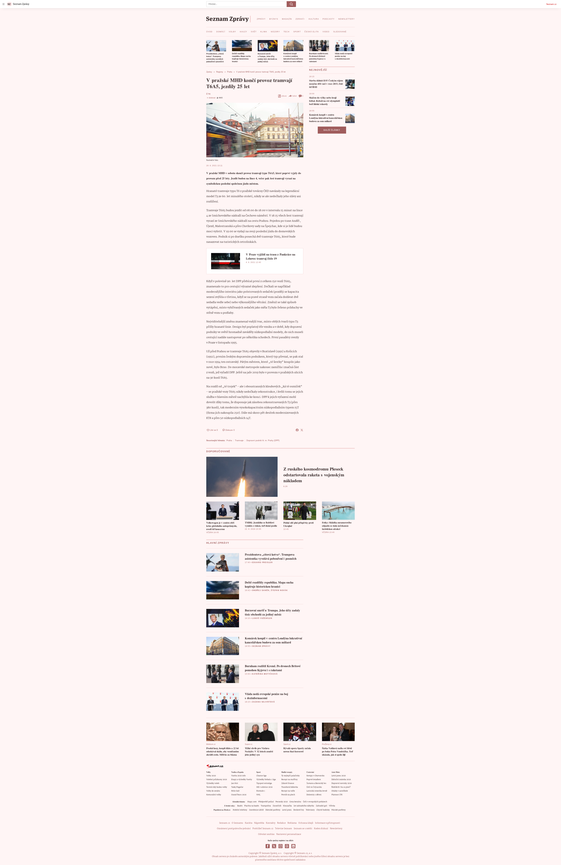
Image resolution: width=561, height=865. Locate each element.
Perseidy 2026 (282, 801)
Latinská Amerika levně (317, 791)
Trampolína (266, 805)
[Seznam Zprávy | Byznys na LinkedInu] (293, 846)
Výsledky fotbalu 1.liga (266, 779)
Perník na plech (288, 794)
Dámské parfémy (272, 810)
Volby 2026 (211, 775)
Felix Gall (235, 791)
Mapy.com (252, 801)
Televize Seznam (283, 828)
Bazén (240, 805)
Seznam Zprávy (261, 646)
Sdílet (294, 96)
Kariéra (248, 823)
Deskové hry (298, 810)
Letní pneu (287, 810)
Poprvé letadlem (314, 779)
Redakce (281, 823)
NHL (258, 794)
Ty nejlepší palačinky (290, 775)
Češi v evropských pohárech (315, 801)
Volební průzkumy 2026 (216, 779)
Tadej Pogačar (237, 787)
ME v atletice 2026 (264, 787)
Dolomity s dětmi (314, 794)
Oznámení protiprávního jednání (234, 828)
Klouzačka (287, 805)
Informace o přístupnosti (327, 823)
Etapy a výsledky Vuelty (241, 779)
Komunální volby (213, 794)
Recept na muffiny (289, 779)
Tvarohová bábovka (289, 787)
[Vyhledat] (291, 4)
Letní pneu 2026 (338, 775)
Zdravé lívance (287, 783)
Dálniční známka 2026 (341, 779)
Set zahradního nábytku (304, 805)
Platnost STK (336, 794)
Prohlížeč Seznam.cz (262, 828)
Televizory (310, 810)
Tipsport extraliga (264, 783)
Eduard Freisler (262, 562)
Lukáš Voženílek (262, 618)
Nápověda (259, 823)
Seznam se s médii (303, 828)
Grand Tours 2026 (238, 794)
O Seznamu (237, 823)
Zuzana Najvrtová (263, 702)
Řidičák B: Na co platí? (341, 787)
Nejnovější (318, 70)
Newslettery (336, 828)
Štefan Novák (279, 590)
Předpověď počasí (266, 801)
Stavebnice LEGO (256, 810)
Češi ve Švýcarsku (314, 787)
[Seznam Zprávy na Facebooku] (268, 846)
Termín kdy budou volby (216, 787)
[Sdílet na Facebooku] (297, 430)
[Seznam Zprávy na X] (274, 846)
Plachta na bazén (251, 805)
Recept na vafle (288, 791)
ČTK (208, 94)
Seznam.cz (551, 4)
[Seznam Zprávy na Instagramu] (280, 846)
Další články (332, 130)
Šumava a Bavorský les (316, 783)
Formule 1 (260, 791)
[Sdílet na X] (301, 430)
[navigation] (3, 4)
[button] (216, 45)
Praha (229, 440)
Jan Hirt (234, 783)
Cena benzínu (295, 801)
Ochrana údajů (305, 823)
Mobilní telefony (240, 810)
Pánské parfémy (338, 810)
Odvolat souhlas (266, 834)
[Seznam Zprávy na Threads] (287, 846)
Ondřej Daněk (261, 590)
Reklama (292, 823)
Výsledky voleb (212, 783)
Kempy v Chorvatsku (315, 775)
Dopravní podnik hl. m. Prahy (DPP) (262, 440)
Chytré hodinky (323, 810)
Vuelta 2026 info (238, 775)
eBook (284, 96)
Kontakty (270, 823)
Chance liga (261, 775)
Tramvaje (239, 440)
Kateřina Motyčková (265, 674)
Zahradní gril (321, 805)
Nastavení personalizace (288, 834)
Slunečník (277, 805)
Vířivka (332, 805)
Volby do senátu (213, 791)
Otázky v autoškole (339, 791)
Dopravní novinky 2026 (341, 783)
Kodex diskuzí (321, 828)
